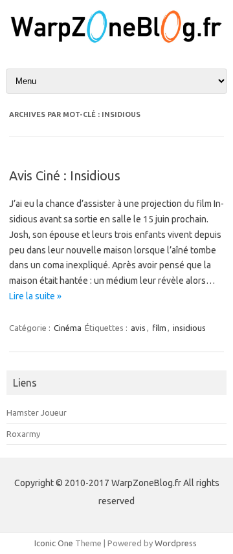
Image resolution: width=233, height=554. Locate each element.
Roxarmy (23, 433)
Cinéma (68, 327)
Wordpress (176, 543)
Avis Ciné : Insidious (64, 175)
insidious (189, 327)
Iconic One (53, 543)
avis (138, 327)
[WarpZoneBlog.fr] (116, 41)
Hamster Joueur (36, 412)
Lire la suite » (35, 296)
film (159, 327)
